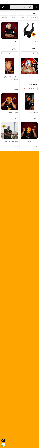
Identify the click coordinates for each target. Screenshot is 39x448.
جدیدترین (31, 17)
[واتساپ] (3, 445)
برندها (22, 17)
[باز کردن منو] (36, 7)
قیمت (13, 17)
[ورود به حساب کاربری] (7, 7)
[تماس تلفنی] (3, 440)
